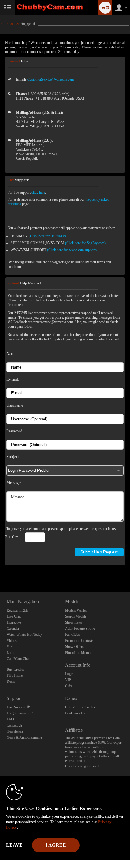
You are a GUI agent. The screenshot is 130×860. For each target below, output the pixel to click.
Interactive (14, 622)
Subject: (13, 456)
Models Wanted (76, 610)
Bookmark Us (75, 713)
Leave (14, 845)
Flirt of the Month (78, 653)
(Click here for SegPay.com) (85, 243)
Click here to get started (82, 766)
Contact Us (15, 725)
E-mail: (12, 379)
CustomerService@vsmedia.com (50, 79)
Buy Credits (15, 669)
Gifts (68, 686)
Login (11, 653)
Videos (12, 640)
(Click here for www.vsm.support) (72, 250)
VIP (10, 647)
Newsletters (15, 731)
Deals (11, 681)
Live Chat (14, 616)
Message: (14, 482)
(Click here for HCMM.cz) (48, 236)
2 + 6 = (11, 536)
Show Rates (73, 622)
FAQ (10, 719)
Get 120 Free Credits (80, 707)
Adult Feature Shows (80, 628)
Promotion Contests (79, 640)
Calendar (13, 628)
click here (38, 192)
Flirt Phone (15, 675)
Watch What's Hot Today (24, 634)
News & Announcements (25, 737)
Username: (15, 405)
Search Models (75, 616)
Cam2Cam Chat (18, 659)
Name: (12, 353)
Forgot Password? (20, 713)
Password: (15, 430)
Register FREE (17, 610)
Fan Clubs (72, 634)
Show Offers (74, 647)
